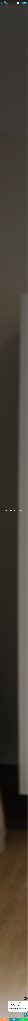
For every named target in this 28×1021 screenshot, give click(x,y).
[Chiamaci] (4, 1019)
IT (24, 3)
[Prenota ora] (14, 1019)
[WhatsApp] (23, 1019)
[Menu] (18, 3)
